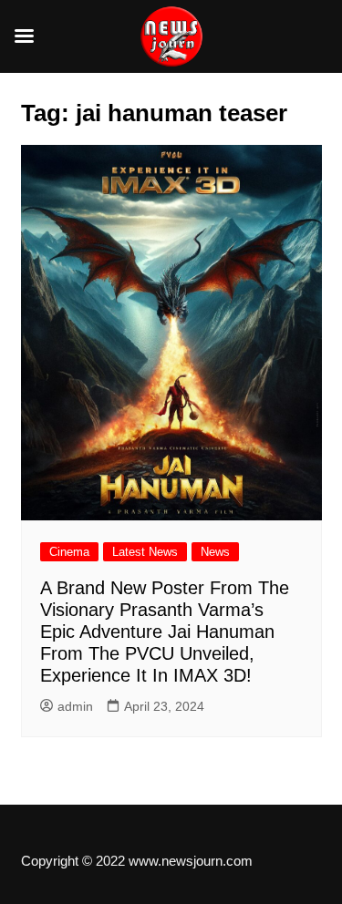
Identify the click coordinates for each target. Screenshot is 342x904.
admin (75, 706)
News (215, 552)
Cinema (69, 552)
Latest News (145, 552)
